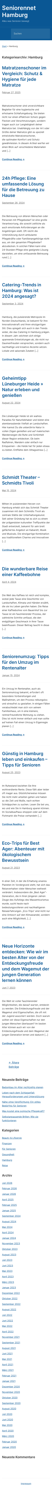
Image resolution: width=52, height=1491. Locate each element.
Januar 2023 (9, 1287)
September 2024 (11, 1215)
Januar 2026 (9, 1194)
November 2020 (11, 1392)
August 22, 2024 (11, 402)
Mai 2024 (7, 1227)
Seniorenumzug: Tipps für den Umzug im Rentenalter (25, 662)
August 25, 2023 (11, 772)
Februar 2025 (9, 1204)
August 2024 (9, 1221)
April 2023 (8, 1276)
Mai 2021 (7, 1359)
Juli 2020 (7, 1414)
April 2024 (8, 1232)
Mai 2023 (7, 1271)
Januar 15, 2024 (11, 675)
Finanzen (7, 1143)
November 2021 (10, 1337)
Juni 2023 (7, 1265)
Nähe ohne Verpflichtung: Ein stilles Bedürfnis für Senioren (21, 1103)
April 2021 (7, 1364)
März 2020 (8, 1436)
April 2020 (8, 1430)
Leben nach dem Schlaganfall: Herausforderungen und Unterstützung (23, 1094)
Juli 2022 (7, 1315)
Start (4, 46)
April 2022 (8, 1331)
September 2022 (11, 1304)
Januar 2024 (9, 1238)
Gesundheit (8, 1154)
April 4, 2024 (9, 581)
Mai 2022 (7, 1326)
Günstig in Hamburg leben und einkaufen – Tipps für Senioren (24, 759)
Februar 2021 (9, 1375)
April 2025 (8, 1199)
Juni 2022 (7, 1320)
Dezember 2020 (11, 1386)
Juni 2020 (7, 1419)
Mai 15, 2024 (9, 490)
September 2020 (11, 1403)
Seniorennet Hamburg (19, 11)
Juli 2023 (7, 1260)
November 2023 (11, 1243)
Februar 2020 (9, 1441)
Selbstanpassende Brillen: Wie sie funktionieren (20, 1118)
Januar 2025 (9, 1210)
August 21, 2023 (11, 867)
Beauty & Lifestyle (12, 1137)
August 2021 (9, 1348)
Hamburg (7, 1160)
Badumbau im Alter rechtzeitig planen (22, 1087)
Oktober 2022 (9, 1298)
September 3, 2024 (12, 303)
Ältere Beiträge (14, 1064)
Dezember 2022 (11, 1293)
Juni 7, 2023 (8, 987)
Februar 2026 (9, 1188)
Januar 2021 (8, 1381)
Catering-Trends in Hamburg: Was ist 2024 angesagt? (21, 290)
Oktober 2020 (9, 1397)
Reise (5, 1165)
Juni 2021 (7, 1353)
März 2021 (8, 1370)
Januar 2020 (9, 1447)
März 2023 (8, 1282)
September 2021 (11, 1342)
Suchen (45, 33)
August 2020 (9, 1408)
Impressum (26, 1483)
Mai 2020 (7, 1425)
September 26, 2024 (13, 202)
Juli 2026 (7, 1183)
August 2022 (9, 1309)
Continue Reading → (13, 159)
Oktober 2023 (9, 1249)
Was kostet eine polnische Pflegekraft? (23, 1111)
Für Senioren (9, 1148)
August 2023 (9, 1254)
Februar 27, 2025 (11, 92)
